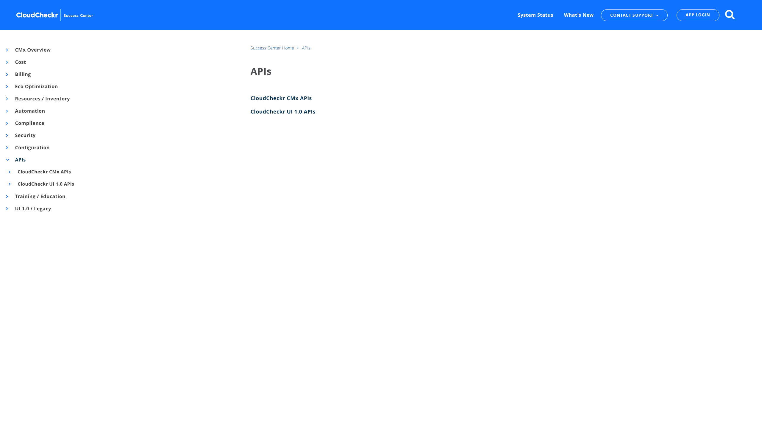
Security (25, 135)
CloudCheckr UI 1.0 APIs (45, 184)
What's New (579, 15)
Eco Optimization (36, 86)
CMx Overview (32, 49)
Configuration (32, 147)
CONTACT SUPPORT (632, 15)
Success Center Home (273, 48)
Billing (22, 74)
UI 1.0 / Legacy (32, 208)
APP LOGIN (698, 15)
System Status (535, 15)
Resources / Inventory (42, 98)
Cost (20, 62)
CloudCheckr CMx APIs (44, 172)
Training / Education (39, 196)
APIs (20, 159)
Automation (29, 111)
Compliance (29, 123)
